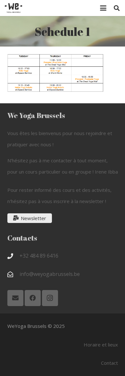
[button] (103, 8)
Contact (109, 363)
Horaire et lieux (101, 344)
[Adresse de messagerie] (15, 298)
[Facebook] (33, 298)
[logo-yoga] (13, 8)
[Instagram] (50, 298)
